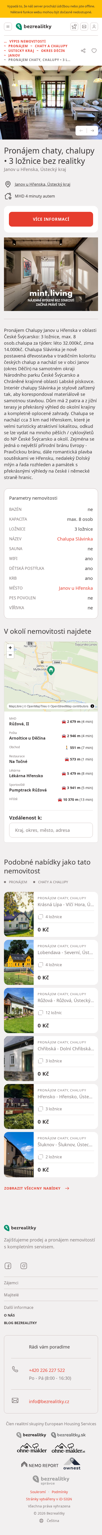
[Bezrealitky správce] (51, 1480)
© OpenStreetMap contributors (68, 706)
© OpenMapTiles (35, 706)
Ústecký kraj (21, 50)
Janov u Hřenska (76, 588)
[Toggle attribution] (92, 706)
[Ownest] (72, 1463)
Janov (14, 55)
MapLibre (15, 706)
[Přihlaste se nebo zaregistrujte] (94, 27)
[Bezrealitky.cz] (31, 1434)
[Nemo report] (39, 1464)
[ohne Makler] (32, 1447)
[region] (51, 677)
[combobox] (51, 830)
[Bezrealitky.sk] (68, 1434)
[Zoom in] (10, 647)
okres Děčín (53, 50)
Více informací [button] (51, 219)
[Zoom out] (10, 654)
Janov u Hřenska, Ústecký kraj (42, 184)
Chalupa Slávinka (75, 539)
